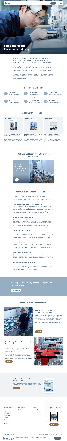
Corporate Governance (8, 411)
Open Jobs (20, 411)
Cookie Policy (61, 434)
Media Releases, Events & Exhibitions (8, 422)
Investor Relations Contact (37, 411)
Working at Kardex (21, 409)
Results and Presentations (8, 419)
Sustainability (6, 413)
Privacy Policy (53, 434)
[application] (33, 438)
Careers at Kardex (21, 407)
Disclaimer (40, 434)
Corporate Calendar (7, 417)
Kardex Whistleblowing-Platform (38, 414)
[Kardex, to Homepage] (8, 3)
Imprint (57, 434)
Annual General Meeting (8, 415)
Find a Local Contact (36, 409)
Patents (48, 434)
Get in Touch (35, 407)
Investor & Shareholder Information (8, 408)
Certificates (45, 434)
